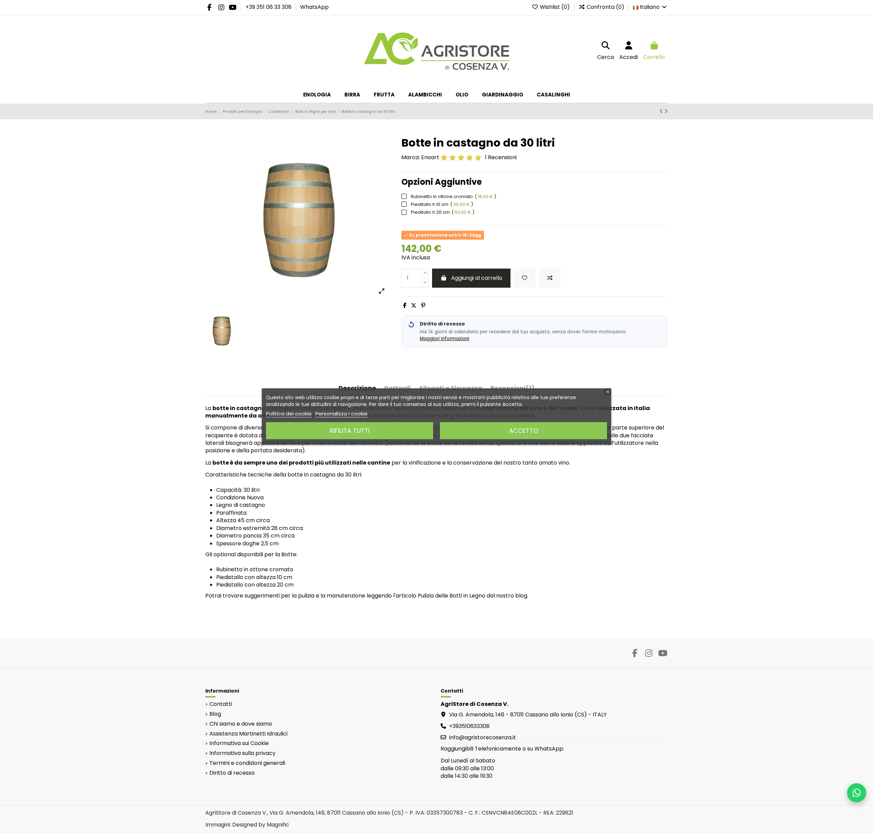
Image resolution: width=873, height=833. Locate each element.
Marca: (410, 157)
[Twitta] (413, 305)
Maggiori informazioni (444, 338)
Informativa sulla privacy (242, 753)
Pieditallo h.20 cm (442, 212)
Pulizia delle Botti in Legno (451, 596)
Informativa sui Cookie (239, 743)
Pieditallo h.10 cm (441, 204)
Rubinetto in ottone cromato (453, 196)
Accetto (523, 430)
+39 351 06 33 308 (269, 7)
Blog (215, 714)
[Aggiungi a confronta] (550, 278)
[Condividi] (404, 305)
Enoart (430, 157)
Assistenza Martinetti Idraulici (248, 734)
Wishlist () (554, 7)
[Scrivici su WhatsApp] (856, 792)
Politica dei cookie (289, 413)
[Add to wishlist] (524, 278)
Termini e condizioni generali (247, 763)
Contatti (220, 704)
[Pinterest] (423, 305)
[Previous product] (662, 111)
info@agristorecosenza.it (482, 737)
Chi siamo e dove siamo (240, 724)
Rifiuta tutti (350, 430)
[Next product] (666, 111)
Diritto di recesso (232, 773)
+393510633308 (469, 726)
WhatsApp (314, 7)
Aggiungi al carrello (476, 278)
